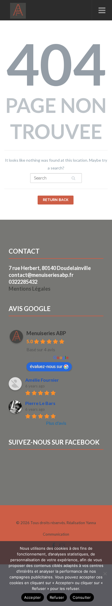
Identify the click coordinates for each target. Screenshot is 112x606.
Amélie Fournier (42, 380)
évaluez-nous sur (46, 366)
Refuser (57, 597)
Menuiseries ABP (46, 333)
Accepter (32, 597)
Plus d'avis (56, 423)
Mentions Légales (30, 288)
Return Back (55, 200)
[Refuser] (105, 573)
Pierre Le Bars (40, 403)
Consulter (82, 597)
